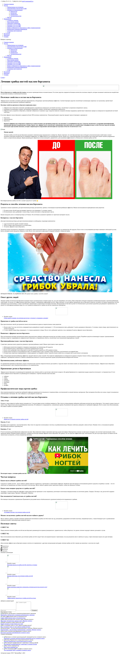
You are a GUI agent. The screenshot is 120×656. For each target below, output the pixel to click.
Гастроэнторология (15, 16)
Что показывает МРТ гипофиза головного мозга (17, 650)
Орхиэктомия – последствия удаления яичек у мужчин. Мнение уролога (21, 629)
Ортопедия (13, 13)
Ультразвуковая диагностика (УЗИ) (17, 8)
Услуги (6, 5)
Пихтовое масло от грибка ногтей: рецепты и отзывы (22, 565)
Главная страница (9, 4)
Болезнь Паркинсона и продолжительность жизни (18, 641)
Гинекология (14, 14)
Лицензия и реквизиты (13, 23)
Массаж (9, 17)
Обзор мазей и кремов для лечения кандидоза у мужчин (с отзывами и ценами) (26, 318)
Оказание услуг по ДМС (14, 25)
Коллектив (7, 33)
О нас (8, 32)
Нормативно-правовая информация (17, 29)
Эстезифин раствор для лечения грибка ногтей (17, 512)
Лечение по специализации (15, 10)
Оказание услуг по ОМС (14, 26)
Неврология (13, 11)
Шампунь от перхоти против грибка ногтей (16, 419)
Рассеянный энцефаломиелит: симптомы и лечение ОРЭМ (20, 644)
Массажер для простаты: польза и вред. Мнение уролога (16, 621)
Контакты (6, 35)
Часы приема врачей (13, 22)
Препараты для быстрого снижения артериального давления (17, 615)
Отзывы (6, 36)
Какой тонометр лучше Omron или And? (12, 623)
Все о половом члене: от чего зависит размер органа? (15, 626)
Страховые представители (14, 30)
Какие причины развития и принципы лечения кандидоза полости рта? (27, 587)
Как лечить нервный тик (11, 647)
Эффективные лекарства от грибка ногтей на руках (21, 598)
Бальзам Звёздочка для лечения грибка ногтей (20, 576)
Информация (7, 19)
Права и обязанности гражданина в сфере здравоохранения (23, 27)
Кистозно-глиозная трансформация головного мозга (15, 632)
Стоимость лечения (12, 20)
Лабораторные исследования (15, 7)
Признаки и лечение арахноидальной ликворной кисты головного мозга (24, 638)
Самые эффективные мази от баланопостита (13, 618)
